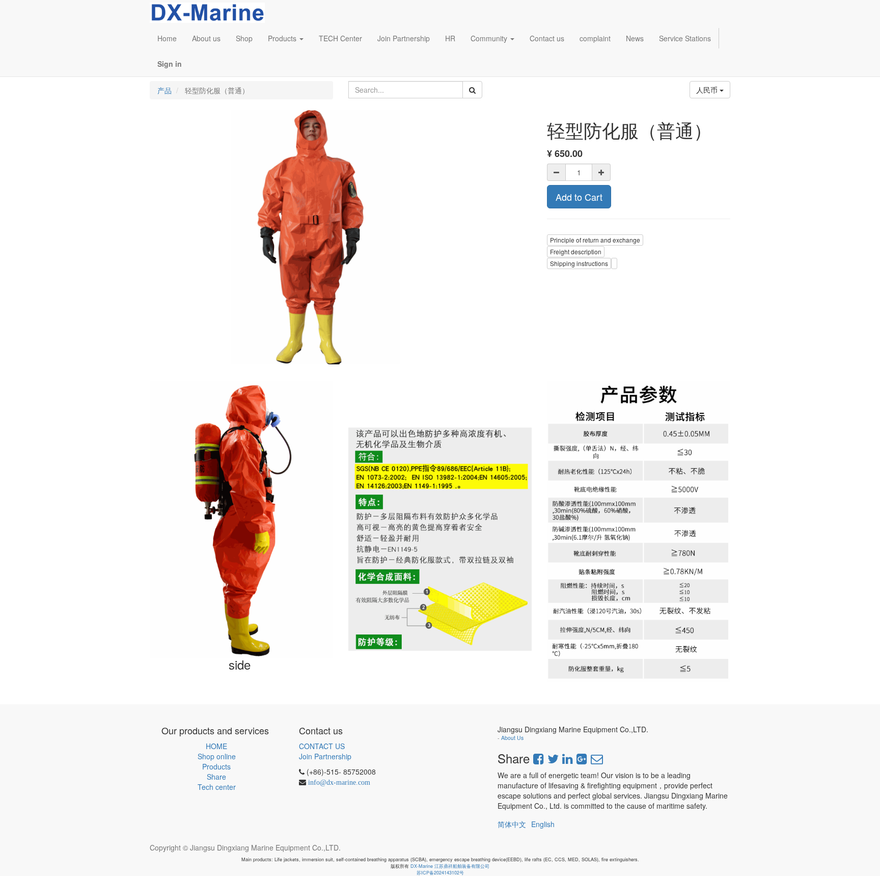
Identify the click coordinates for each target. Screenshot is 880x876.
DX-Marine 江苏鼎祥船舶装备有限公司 (449, 866)
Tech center (217, 787)
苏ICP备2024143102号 (440, 872)
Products (216, 766)
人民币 (708, 90)
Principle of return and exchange (595, 239)
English (543, 824)
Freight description (575, 251)
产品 (164, 90)
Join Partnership (325, 756)
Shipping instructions (579, 263)
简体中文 (512, 824)
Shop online (217, 756)
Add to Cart (579, 196)
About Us (512, 737)
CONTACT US (322, 746)
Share (216, 777)
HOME (216, 746)
